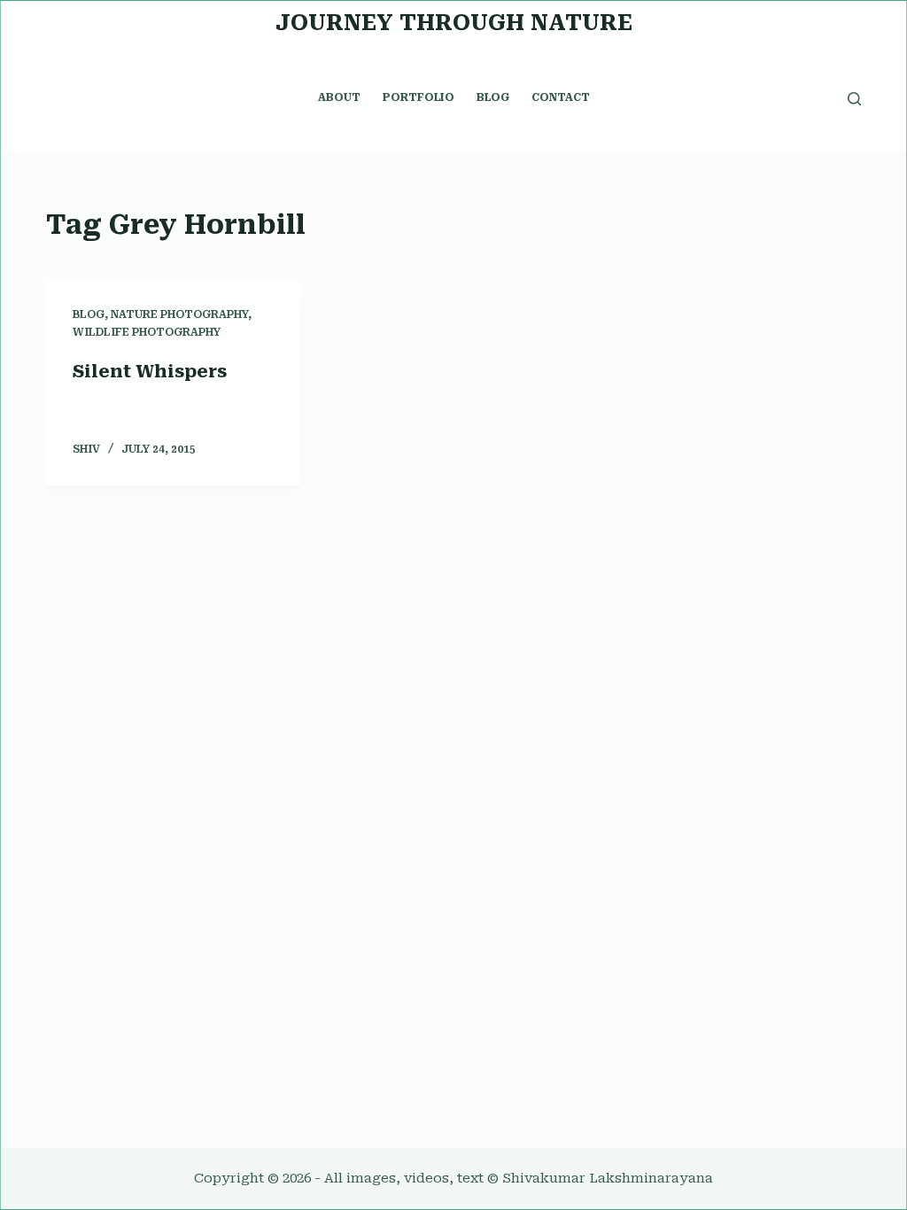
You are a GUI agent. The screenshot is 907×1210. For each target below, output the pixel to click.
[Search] (854, 98)
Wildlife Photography (147, 332)
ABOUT (339, 97)
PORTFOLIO (418, 97)
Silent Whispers (150, 371)
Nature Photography (179, 314)
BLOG (493, 97)
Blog (89, 314)
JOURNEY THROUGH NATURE (453, 22)
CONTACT (560, 97)
